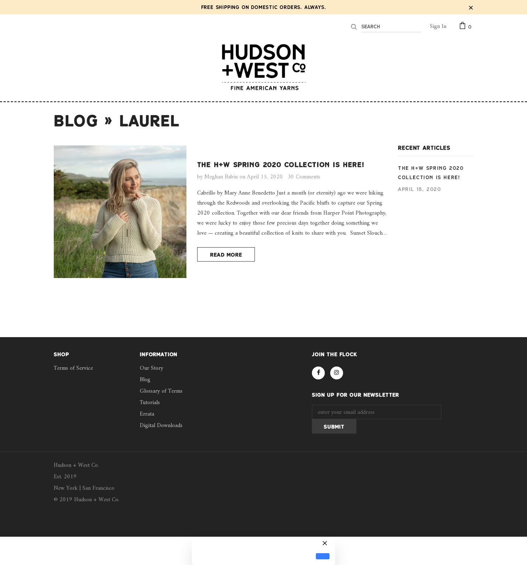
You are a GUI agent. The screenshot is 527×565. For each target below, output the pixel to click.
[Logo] (263, 67)
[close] (470, 7)
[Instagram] (336, 373)
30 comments (304, 177)
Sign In (438, 26)
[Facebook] (318, 373)
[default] (322, 556)
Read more (226, 254)
